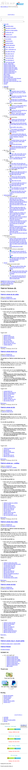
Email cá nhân (7, 75)
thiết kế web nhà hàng (9, 396)
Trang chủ (6, 24)
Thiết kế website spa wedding (11, 69)
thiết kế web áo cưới (8, 513)
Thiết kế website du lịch (9, 70)
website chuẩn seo (8, 344)
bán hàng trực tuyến (8, 576)
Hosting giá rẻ (7, 702)
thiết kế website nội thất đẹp (10, 630)
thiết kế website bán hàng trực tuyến (12, 564)
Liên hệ (5, 83)
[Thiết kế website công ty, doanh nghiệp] (10, 643)
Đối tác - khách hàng (8, 63)
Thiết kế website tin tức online (10, 294)
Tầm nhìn (6, 718)
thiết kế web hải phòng (9, 338)
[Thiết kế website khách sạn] (8, 355)
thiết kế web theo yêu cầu (10, 343)
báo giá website (7, 511)
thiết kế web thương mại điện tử (11, 573)
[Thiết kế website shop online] (8, 526)
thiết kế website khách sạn (10, 392)
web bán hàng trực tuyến (9, 565)
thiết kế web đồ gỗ (8, 628)
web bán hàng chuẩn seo (9, 566)
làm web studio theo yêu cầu (10, 515)
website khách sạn (8, 391)
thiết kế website (7, 339)
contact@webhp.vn (11, 14)
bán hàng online (7, 575)
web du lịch (6, 449)
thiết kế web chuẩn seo (9, 456)
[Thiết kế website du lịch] (7, 411)
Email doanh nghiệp (8, 77)
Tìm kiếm (6, 82)
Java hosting (6, 699)
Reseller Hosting (7, 696)
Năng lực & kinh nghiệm (9, 720)
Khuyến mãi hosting (8, 695)
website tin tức (7, 335)
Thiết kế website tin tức (9, 73)
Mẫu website (7, 74)
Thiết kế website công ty (9, 65)
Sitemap (5, 721)
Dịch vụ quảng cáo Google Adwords (12, 78)
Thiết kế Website (7, 195)
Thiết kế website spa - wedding (10, 463)
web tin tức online (8, 340)
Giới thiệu (6, 717)
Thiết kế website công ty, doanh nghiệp (12, 641)
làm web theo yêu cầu (9, 342)
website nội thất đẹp (8, 629)
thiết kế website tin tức (9, 336)
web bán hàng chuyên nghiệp (10, 577)
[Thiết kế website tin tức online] (8, 298)
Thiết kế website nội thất (9, 66)
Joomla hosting (7, 698)
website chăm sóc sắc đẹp (10, 512)
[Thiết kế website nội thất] (7, 588)
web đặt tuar (6, 453)
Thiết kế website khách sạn (10, 71)
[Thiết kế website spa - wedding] (9, 467)
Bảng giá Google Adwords (10, 79)
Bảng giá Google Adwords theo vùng (12, 81)
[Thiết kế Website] (5, 649)
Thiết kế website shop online (10, 67)
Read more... (4, 347)
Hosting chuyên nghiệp (9, 701)
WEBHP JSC (4, 281)
